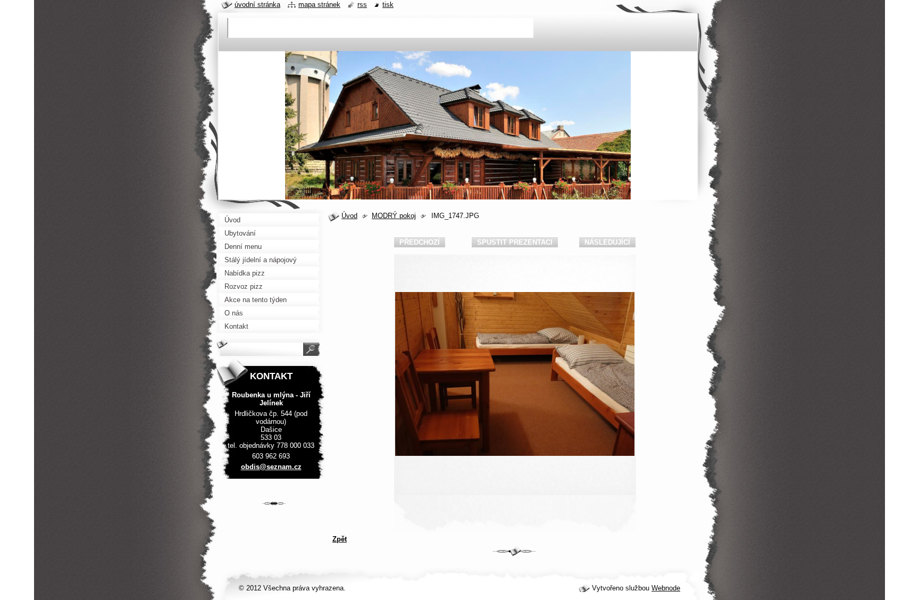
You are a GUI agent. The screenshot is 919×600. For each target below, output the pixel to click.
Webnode (665, 588)
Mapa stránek (319, 5)
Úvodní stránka (257, 5)
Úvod (349, 216)
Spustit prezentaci (515, 242)
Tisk (388, 5)
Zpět (339, 539)
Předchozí (419, 242)
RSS (362, 5)
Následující (607, 242)
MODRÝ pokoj (394, 216)
